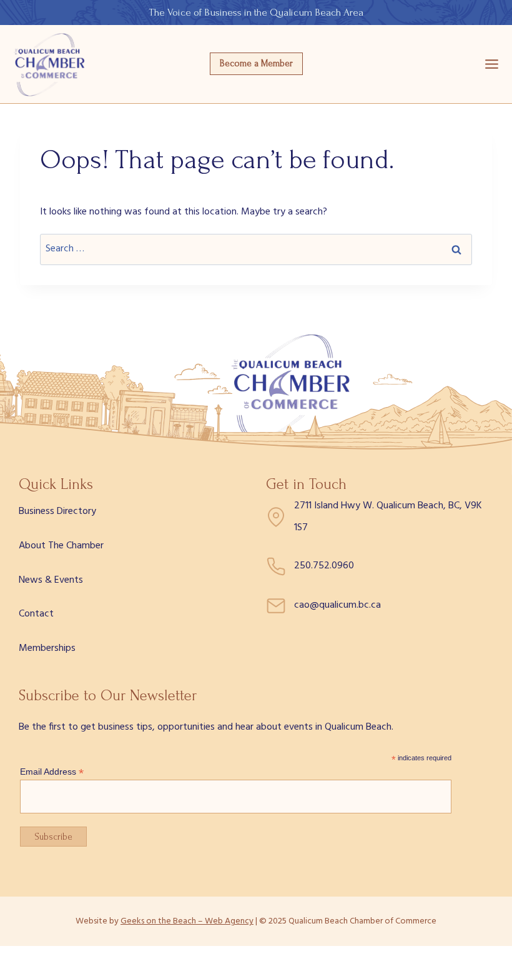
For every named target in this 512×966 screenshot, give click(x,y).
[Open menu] (492, 64)
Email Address (52, 772)
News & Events (51, 580)
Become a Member (256, 63)
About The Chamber (61, 546)
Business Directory (57, 511)
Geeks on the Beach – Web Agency (187, 921)
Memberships (47, 648)
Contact (36, 614)
